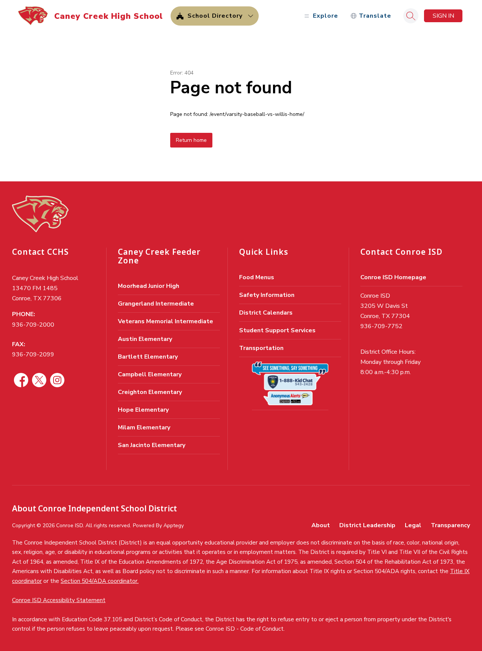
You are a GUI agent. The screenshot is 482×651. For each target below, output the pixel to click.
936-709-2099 (33, 354)
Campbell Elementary (150, 374)
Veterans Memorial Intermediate (165, 321)
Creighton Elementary (150, 392)
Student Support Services (277, 330)
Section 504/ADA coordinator (99, 581)
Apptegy (173, 525)
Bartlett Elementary (148, 357)
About (320, 525)
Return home (191, 140)
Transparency (450, 525)
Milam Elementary (144, 427)
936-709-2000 (33, 325)
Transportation (261, 348)
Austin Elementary (145, 339)
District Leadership (367, 525)
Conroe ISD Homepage (393, 277)
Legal (413, 525)
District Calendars (266, 313)
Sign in (443, 16)
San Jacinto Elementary (151, 445)
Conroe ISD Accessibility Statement (58, 600)
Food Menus (256, 277)
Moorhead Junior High (148, 286)
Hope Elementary (143, 410)
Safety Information (266, 295)
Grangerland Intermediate (156, 304)
